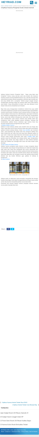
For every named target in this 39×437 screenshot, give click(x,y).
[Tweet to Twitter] (12, 229)
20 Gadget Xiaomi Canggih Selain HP (11, 417)
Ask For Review (33, 431)
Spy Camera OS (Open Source (10, 144)
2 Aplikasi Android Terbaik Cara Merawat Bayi (24, 405)
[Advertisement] (19, 31)
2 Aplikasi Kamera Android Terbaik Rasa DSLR (14, 402)
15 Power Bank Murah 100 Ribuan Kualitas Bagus (15, 420)
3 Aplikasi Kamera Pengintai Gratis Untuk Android (17, 7)
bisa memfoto (26, 130)
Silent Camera (6, 159)
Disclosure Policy (16, 431)
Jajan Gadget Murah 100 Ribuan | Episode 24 (14, 413)
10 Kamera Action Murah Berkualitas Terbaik (14, 424)
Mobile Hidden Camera (8, 125)
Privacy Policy (25, 431)
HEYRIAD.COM (11, 2)
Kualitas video (31, 136)
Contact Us (8, 431)
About (2, 431)
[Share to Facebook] (8, 229)
